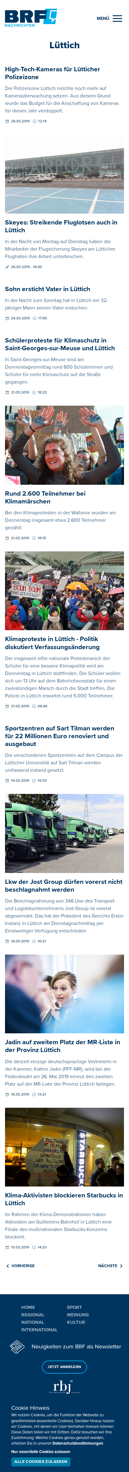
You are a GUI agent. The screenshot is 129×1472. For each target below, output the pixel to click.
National (32, 1322)
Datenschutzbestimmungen (78, 1443)
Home (28, 1307)
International (39, 1330)
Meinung (78, 1315)
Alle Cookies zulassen (40, 1461)
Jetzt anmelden (64, 1367)
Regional (32, 1315)
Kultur (76, 1322)
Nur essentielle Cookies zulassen (40, 1451)
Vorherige (23, 1265)
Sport (74, 1307)
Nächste (107, 1265)
